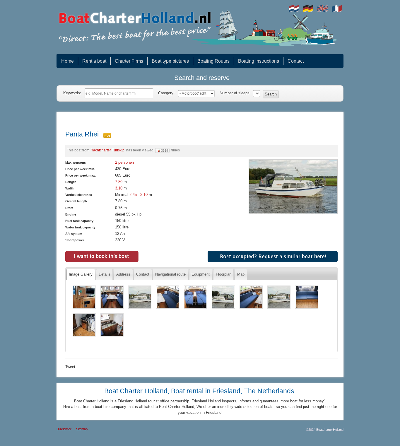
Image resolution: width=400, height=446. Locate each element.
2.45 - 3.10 (139, 194)
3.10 (118, 188)
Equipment (201, 274)
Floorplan (223, 274)
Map (241, 274)
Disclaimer (64, 429)
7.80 (118, 182)
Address (123, 274)
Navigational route (170, 274)
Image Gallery (81, 274)
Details (104, 274)
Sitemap (82, 429)
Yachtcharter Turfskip (107, 150)
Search (271, 94)
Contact (142, 274)
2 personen (124, 162)
